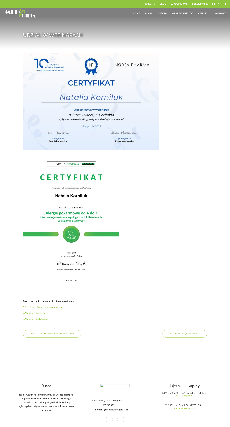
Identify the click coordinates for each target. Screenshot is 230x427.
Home (136, 13)
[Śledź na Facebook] (108, 419)
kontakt (220, 13)
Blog (163, 4)
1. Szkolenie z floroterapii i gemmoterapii (43, 307)
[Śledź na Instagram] (115, 419)
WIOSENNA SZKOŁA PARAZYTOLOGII (183, 405)
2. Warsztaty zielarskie (34, 312)
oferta (162, 13)
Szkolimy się (200, 4)
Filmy (215, 4)
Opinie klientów (182, 13)
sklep (148, 4)
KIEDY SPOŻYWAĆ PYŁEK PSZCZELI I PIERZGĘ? (183, 392)
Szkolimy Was (179, 4)
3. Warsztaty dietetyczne (35, 318)
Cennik (202, 13)
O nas (148, 13)
